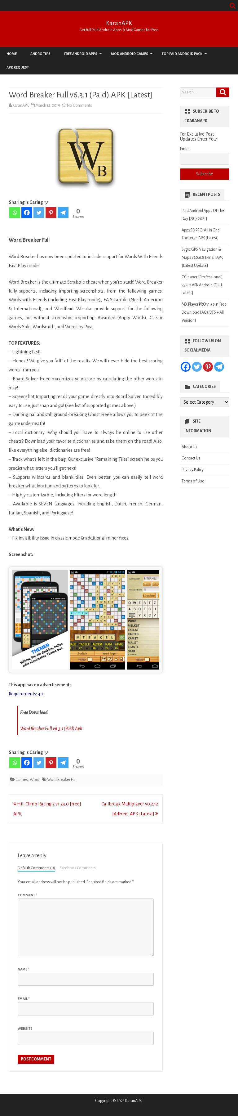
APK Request (18, 67)
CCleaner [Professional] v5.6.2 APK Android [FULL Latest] (202, 285)
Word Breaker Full (62, 780)
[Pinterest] (51, 212)
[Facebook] (26, 212)
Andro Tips (40, 54)
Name (23, 969)
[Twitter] (38, 212)
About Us (189, 447)
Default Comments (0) (36, 868)
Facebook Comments (78, 868)
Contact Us (191, 458)
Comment (27, 895)
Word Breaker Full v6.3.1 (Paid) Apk (51, 728)
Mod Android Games (129, 54)
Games (21, 780)
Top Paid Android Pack (182, 54)
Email (24, 999)
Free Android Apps (80, 54)
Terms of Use (193, 481)
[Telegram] (63, 212)
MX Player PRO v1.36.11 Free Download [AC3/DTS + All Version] (204, 312)
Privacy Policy (193, 470)
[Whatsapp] (14, 212)
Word (34, 780)
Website (25, 1028)
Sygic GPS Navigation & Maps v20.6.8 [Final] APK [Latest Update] (202, 257)
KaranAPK (119, 23)
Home (12, 54)
